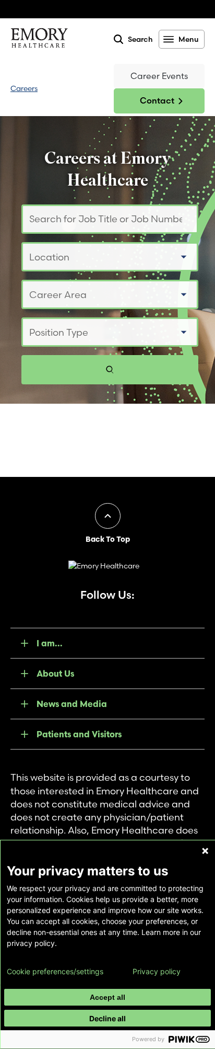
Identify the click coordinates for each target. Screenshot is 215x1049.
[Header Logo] (39, 40)
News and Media (72, 704)
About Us (55, 673)
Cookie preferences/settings (55, 971)
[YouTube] (94, 608)
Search (140, 39)
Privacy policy (157, 971)
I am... (50, 643)
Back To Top (108, 539)
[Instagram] (121, 608)
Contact (157, 100)
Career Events (159, 76)
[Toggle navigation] (75, 88)
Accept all (107, 997)
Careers (24, 88)
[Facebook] (67, 608)
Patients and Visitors (79, 734)
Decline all (107, 1018)
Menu (188, 39)
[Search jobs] (109, 369)
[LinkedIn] (148, 608)
